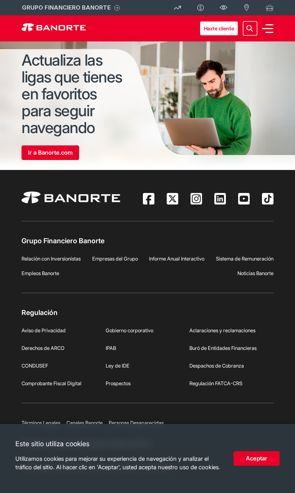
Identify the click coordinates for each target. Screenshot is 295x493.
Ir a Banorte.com (50, 152)
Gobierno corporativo (129, 330)
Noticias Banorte (255, 273)
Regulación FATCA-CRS (215, 383)
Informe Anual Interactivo (176, 259)
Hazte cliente (219, 28)
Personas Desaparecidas (136, 423)
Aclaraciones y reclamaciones (222, 330)
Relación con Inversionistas (51, 259)
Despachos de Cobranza (216, 366)
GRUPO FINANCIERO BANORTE (66, 7)
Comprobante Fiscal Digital (51, 383)
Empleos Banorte (40, 273)
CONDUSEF (35, 366)
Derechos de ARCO (43, 348)
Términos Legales (41, 423)
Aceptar (256, 458)
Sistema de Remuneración (244, 259)
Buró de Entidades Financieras (223, 348)
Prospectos (118, 383)
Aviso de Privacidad (44, 330)
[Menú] (267, 28)
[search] (250, 28)
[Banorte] (54, 28)
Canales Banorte (84, 423)
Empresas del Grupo (115, 259)
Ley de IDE (117, 366)
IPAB (111, 348)
